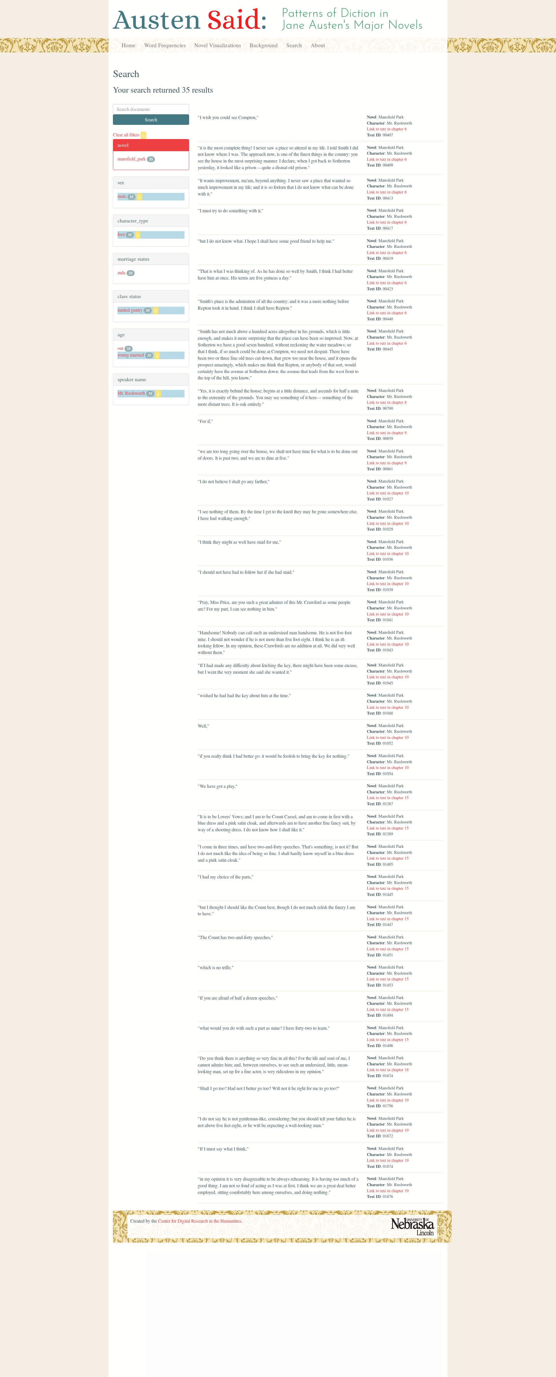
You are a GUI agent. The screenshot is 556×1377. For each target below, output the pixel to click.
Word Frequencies (165, 45)
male (122, 196)
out (120, 348)
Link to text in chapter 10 (388, 493)
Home (129, 45)
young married (131, 355)
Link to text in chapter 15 (388, 797)
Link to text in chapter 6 (387, 129)
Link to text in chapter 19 (388, 1100)
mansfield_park (132, 159)
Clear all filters (129, 135)
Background (264, 45)
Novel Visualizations (217, 45)
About (318, 45)
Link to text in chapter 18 (388, 1069)
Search (294, 45)
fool (121, 234)
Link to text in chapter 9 (387, 432)
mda (121, 272)
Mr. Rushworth (131, 393)
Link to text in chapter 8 (387, 402)
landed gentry (130, 310)
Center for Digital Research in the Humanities (199, 1221)
